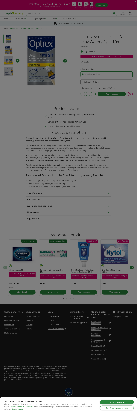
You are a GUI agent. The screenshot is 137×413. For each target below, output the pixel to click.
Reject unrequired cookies (117, 408)
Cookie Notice (17, 409)
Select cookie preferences (22, 406)
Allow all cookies (117, 402)
